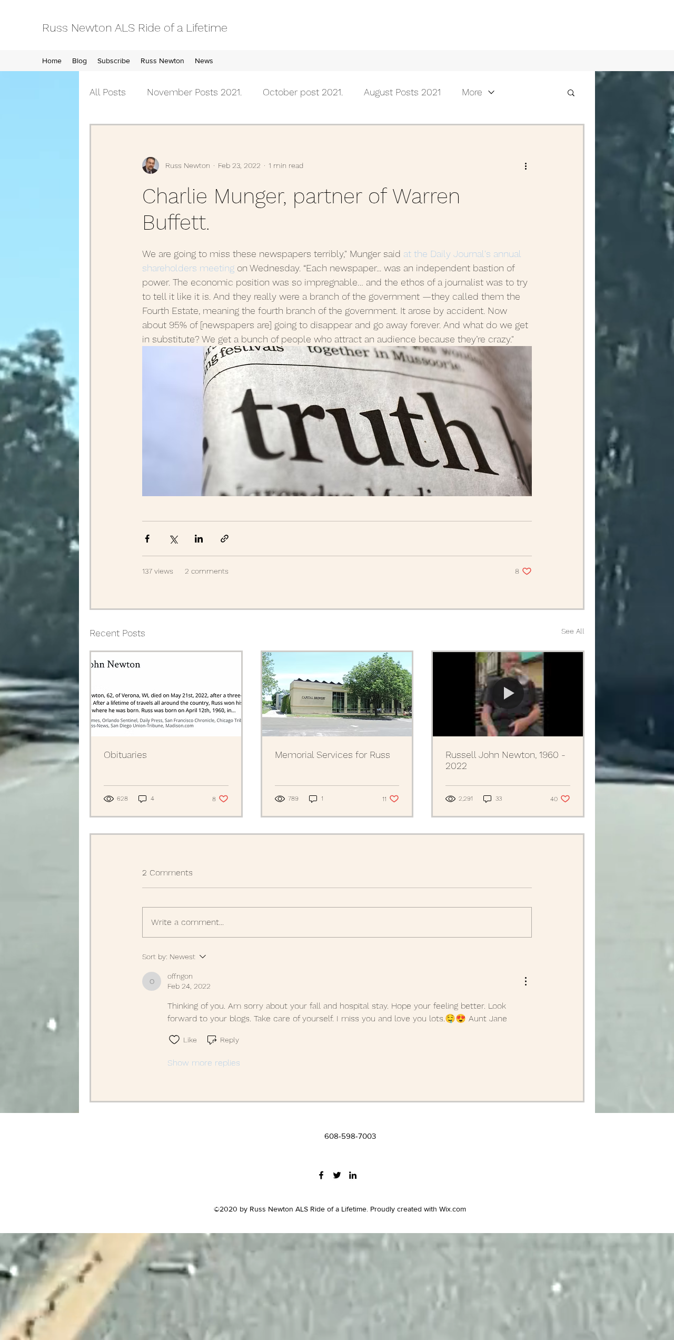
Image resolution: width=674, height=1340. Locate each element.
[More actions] (525, 165)
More (472, 91)
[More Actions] (525, 981)
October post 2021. (303, 91)
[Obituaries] (166, 694)
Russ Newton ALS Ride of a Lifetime (134, 27)
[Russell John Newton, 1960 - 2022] (508, 694)
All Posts (108, 91)
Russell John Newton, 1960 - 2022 (505, 760)
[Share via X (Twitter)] (173, 539)
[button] (571, 92)
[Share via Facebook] (147, 539)
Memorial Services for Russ (332, 754)
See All (572, 631)
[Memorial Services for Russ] (337, 694)
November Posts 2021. (194, 91)
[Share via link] (225, 539)
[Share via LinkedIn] (199, 539)
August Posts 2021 (402, 91)
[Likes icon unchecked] (174, 1039)
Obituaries (125, 754)
